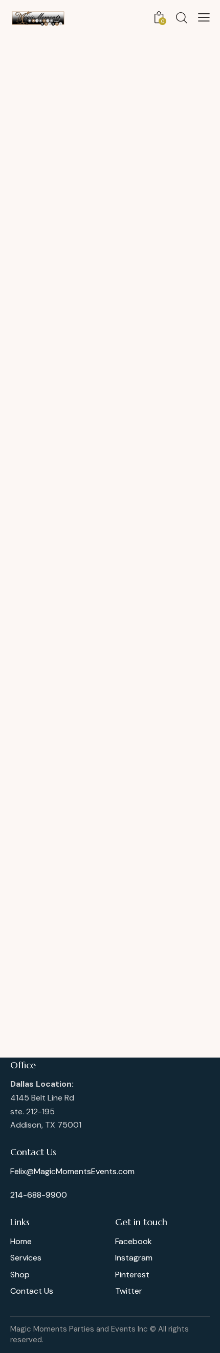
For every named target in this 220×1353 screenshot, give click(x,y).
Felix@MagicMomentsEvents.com (72, 1171)
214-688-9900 (38, 1194)
